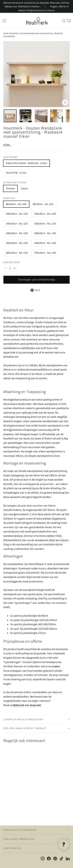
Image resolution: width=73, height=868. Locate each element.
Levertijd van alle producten (23, 719)
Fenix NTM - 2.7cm (16, 172)
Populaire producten (18, 839)
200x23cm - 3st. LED (45, 233)
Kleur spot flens (14, 183)
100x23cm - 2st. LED (17, 213)
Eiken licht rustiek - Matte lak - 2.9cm (26, 163)
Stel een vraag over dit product (24, 728)
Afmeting (9, 198)
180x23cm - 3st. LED (17, 233)
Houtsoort (10, 157)
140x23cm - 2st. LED (17, 223)
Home (5, 33)
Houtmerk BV (12, 848)
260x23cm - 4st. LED (17, 252)
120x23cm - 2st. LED (45, 213)
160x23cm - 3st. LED (45, 223)
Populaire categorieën (19, 829)
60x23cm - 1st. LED (16, 204)
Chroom (10, 188)
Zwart (24, 188)
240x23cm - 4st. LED (45, 242)
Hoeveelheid (11, 262)
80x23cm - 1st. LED (43, 204)
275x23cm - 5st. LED (45, 252)
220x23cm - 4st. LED (17, 242)
